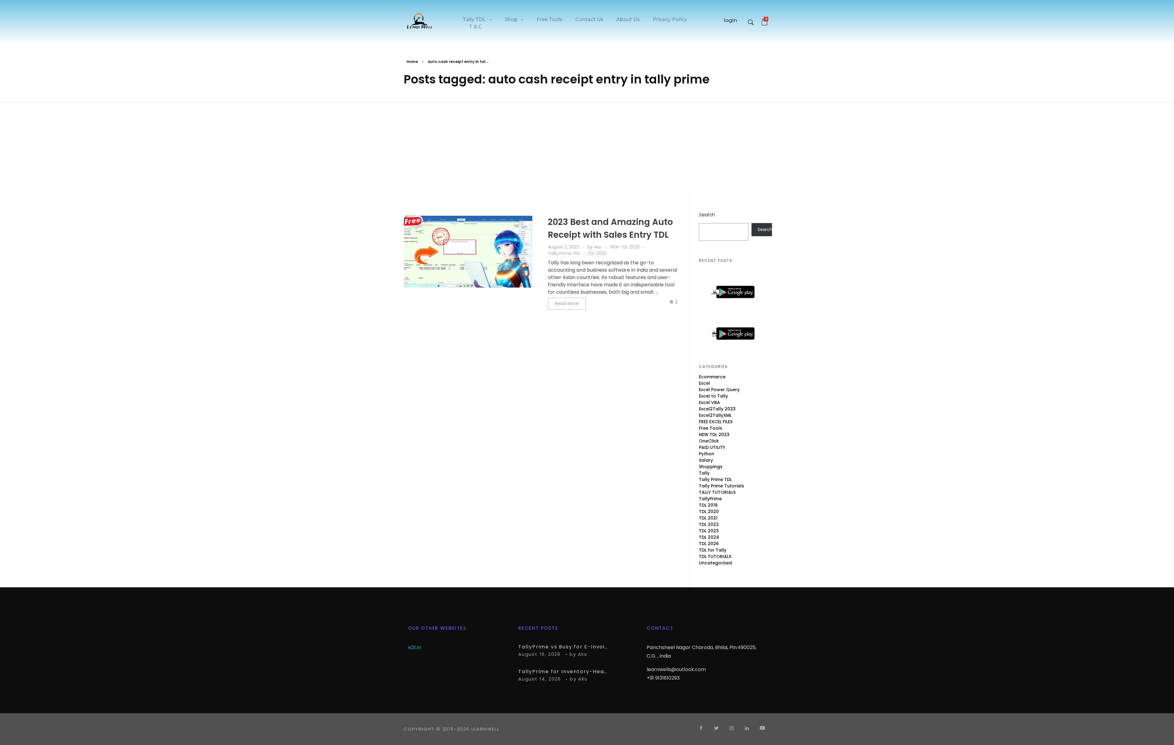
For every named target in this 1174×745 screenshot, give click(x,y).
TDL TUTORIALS (715, 556)
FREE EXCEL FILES (716, 422)
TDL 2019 (708, 505)
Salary (706, 460)
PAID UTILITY (712, 447)
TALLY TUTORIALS (717, 492)
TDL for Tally (712, 550)
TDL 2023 (596, 253)
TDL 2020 (709, 511)
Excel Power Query (719, 390)
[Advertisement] (587, 149)
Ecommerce (712, 377)
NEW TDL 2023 (625, 247)
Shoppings (710, 467)
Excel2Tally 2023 (717, 409)
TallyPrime (710, 499)
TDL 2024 (709, 537)
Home (412, 61)
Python (706, 454)
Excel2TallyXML (715, 415)
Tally (704, 473)
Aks (598, 247)
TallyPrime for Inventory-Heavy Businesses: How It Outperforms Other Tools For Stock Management (564, 671)
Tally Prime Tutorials (721, 486)
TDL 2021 (708, 518)
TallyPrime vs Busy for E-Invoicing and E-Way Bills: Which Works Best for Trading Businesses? (564, 647)
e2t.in (414, 647)
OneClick (709, 441)
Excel (704, 383)
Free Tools (710, 428)
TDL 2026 (709, 544)
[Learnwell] (420, 21)
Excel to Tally (713, 396)
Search (707, 214)
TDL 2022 (709, 524)
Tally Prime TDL (564, 253)
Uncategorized (715, 563)
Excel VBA (709, 402)
